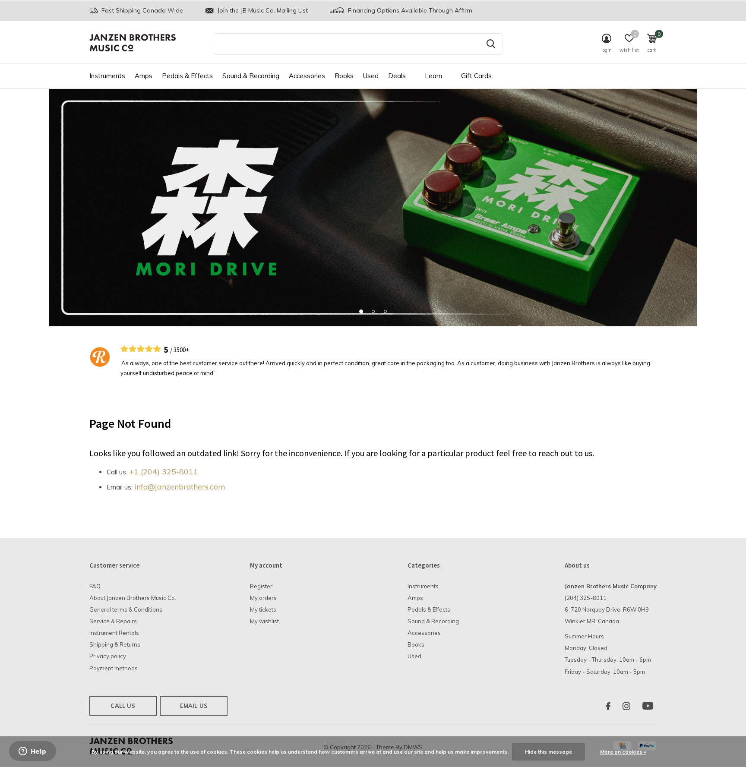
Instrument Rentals (114, 632)
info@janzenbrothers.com (179, 487)
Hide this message (548, 751)
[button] (361, 311)
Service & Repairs (113, 621)
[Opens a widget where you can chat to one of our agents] (32, 752)
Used (371, 76)
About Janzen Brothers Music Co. (132, 597)
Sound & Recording (250, 76)
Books (344, 76)
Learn (433, 76)
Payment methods (113, 668)
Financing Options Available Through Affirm (409, 10)
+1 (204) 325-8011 (163, 472)
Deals (397, 76)
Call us (123, 705)
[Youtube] (647, 706)
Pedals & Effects (187, 76)
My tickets (263, 609)
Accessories (307, 76)
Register (261, 586)
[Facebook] (608, 706)
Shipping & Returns (114, 644)
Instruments (107, 76)
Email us (194, 705)
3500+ (181, 350)
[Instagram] (626, 706)
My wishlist (264, 621)
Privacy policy (107, 656)
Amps (143, 76)
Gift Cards (476, 76)
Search (491, 44)
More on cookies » (623, 751)
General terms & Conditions (125, 609)
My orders (263, 597)
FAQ (95, 586)
